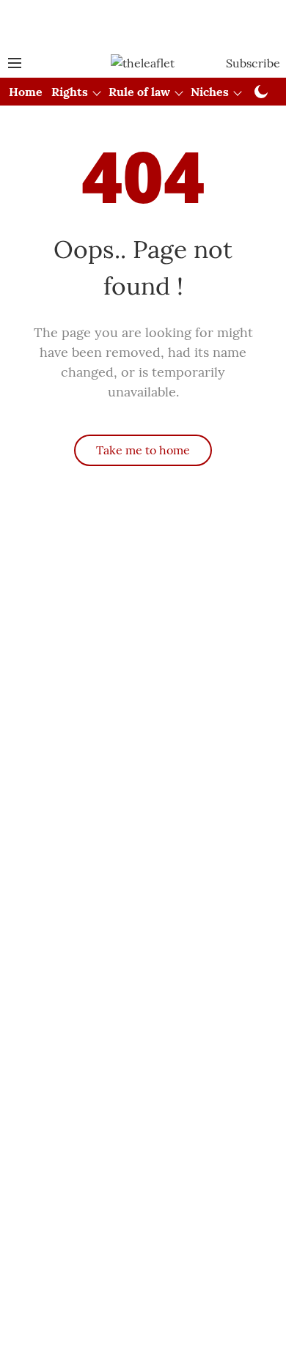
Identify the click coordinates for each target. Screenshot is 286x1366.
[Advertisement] (143, 24)
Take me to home (143, 450)
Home (26, 91)
